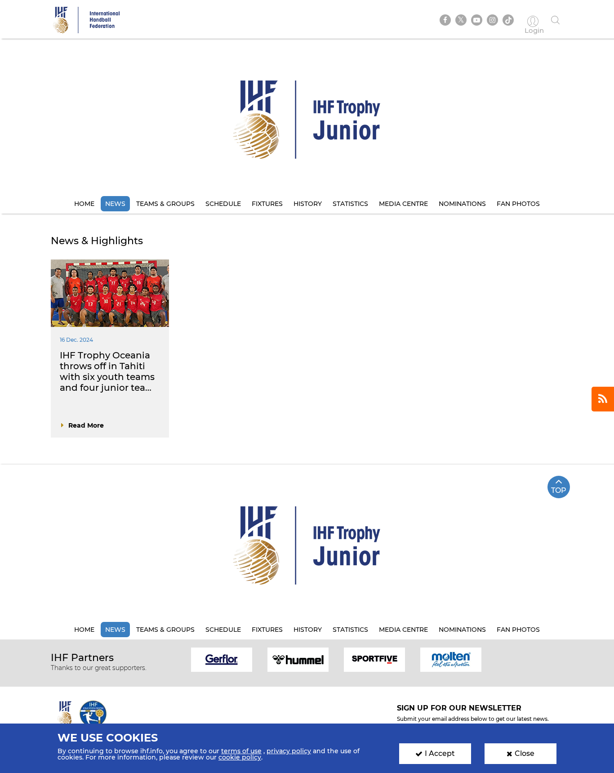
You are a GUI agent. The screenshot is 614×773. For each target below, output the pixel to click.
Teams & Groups (165, 204)
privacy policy (289, 751)
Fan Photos (518, 204)
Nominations (462, 204)
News (115, 204)
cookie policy (239, 757)
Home (84, 204)
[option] (221, 659)
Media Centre (403, 204)
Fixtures (267, 204)
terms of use (241, 751)
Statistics (350, 204)
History (308, 204)
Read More (86, 425)
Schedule (223, 204)
